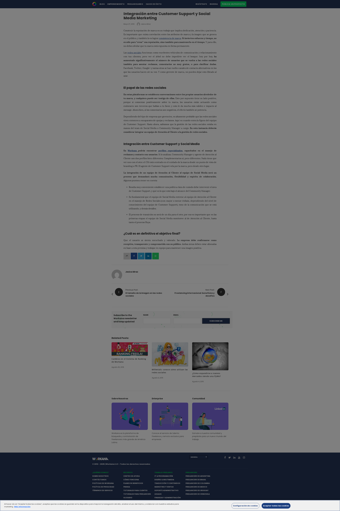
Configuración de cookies (245, 505)
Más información (22, 506)
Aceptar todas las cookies (276, 505)
